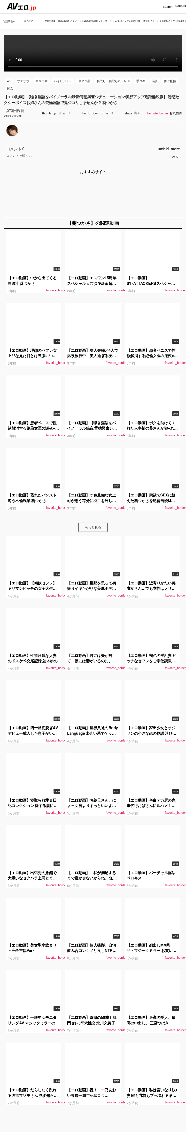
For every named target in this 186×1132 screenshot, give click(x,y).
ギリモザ (41, 81)
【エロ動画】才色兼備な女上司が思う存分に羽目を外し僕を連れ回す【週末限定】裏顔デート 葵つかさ (91, 503)
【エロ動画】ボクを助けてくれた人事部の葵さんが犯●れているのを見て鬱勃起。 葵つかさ (152, 431)
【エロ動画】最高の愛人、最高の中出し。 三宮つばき (151, 1019)
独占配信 (170, 81)
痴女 (10, 88)
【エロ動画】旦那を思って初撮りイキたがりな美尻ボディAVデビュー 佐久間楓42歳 (91, 588)
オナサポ (23, 81)
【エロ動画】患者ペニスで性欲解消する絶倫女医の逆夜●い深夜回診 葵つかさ (152, 355)
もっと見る (93, 527)
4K (9, 81)
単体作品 (84, 81)
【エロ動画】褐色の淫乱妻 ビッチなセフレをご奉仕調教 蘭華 (151, 661)
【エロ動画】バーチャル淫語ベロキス (151, 875)
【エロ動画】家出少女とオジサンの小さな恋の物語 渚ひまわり (151, 733)
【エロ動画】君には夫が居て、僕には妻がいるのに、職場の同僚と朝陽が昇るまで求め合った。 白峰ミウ (91, 663)
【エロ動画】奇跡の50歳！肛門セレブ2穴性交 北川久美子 (91, 1019)
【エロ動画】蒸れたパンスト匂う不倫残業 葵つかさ (32, 497)
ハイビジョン (63, 81)
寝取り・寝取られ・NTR (113, 81)
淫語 (155, 81)
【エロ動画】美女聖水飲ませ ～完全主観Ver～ (32, 947)
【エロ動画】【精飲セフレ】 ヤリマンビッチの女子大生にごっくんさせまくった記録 (32, 588)
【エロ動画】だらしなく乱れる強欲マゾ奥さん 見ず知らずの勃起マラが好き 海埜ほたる (32, 1095)
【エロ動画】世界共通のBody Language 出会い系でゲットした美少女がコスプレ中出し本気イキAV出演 (92, 736)
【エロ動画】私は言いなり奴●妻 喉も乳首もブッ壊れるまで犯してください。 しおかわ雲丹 (152, 1098)
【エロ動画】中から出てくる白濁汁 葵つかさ (32, 280)
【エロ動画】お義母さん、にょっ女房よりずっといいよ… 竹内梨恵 (91, 805)
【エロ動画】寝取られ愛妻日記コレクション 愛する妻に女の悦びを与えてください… (32, 805)
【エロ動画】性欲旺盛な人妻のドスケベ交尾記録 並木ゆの (32, 658)
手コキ (140, 81)
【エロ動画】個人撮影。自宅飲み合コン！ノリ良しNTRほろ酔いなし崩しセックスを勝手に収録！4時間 (91, 953)
